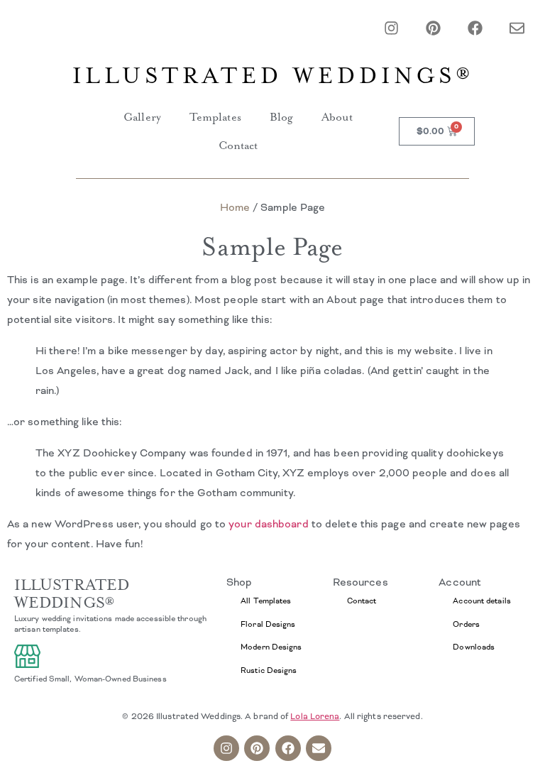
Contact (238, 145)
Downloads (474, 647)
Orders (466, 624)
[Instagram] (391, 28)
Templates (215, 117)
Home (235, 207)
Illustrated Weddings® (272, 76)
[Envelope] (517, 28)
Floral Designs (268, 624)
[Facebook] (475, 28)
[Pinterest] (433, 28)
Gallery (142, 117)
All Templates (266, 601)
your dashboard (268, 523)
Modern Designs (271, 647)
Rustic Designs (269, 670)
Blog (281, 117)
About (337, 117)
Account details (482, 601)
